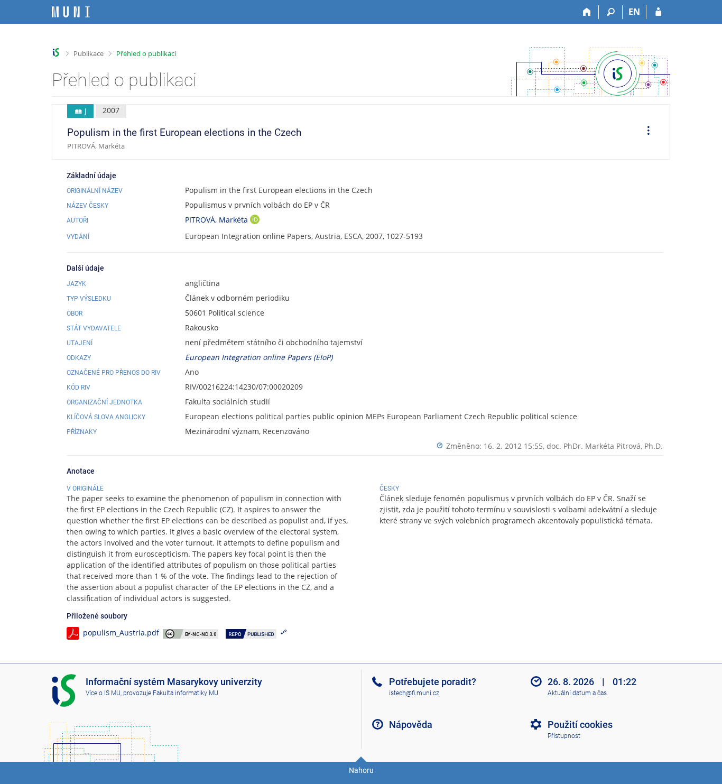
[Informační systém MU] (56, 52)
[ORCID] (255, 221)
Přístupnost (564, 736)
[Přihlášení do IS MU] (658, 12)
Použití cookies (580, 724)
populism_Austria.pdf (121, 633)
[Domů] (587, 12)
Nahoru (361, 770)
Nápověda (410, 724)
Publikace (88, 53)
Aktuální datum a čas (577, 693)
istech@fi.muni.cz (414, 693)
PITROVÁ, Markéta (217, 220)
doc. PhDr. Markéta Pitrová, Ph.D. (605, 446)
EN (634, 11)
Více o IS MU (103, 693)
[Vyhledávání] (611, 12)
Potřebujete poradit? (432, 681)
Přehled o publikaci (146, 53)
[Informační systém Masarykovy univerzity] (71, 12)
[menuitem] (645, 132)
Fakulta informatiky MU (185, 693)
